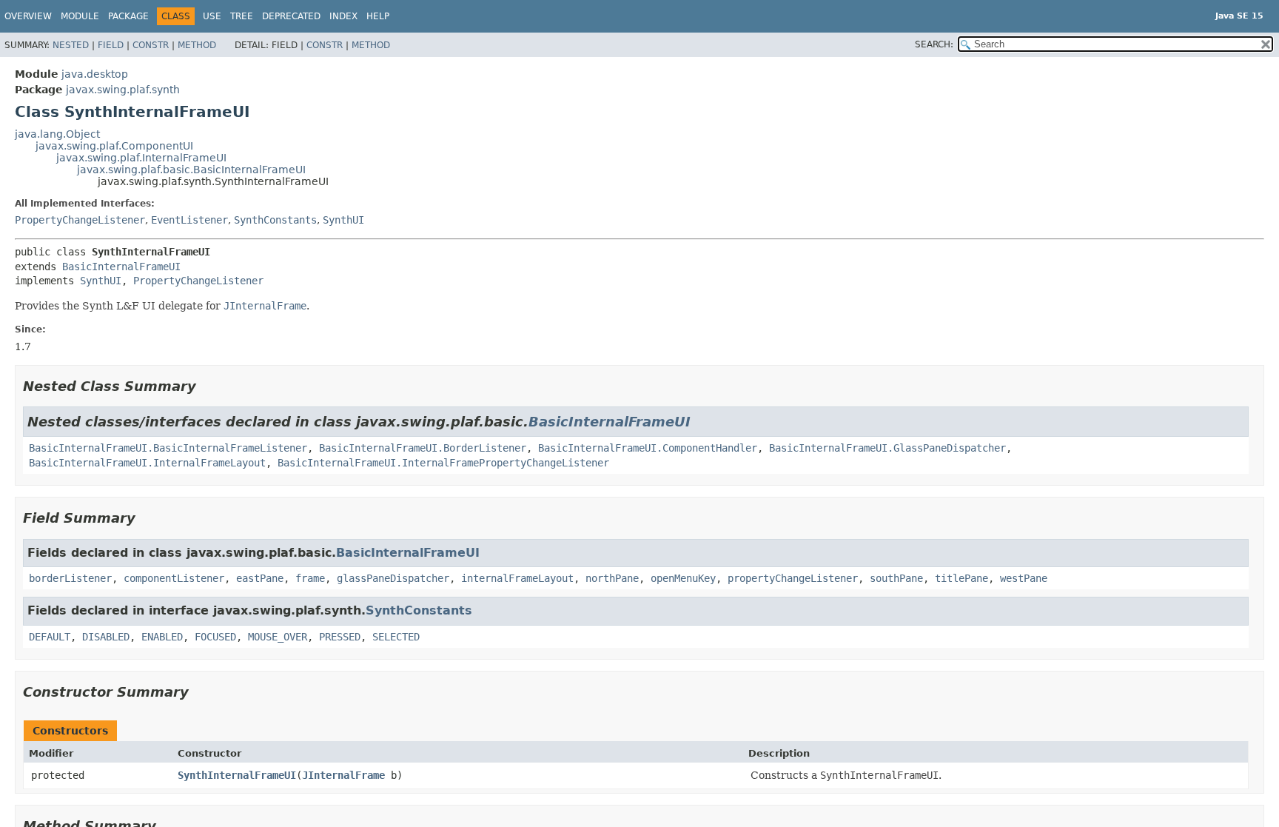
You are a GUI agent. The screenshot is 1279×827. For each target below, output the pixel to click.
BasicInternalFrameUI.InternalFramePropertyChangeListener (443, 463)
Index (343, 16)
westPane (1023, 578)
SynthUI (343, 220)
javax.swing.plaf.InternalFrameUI (141, 158)
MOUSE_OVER (277, 637)
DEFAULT (49, 637)
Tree (241, 16)
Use (212, 16)
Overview (28, 16)
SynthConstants (275, 220)
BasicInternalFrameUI (121, 266)
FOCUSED (215, 637)
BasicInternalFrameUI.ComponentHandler (647, 448)
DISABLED (106, 637)
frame (310, 578)
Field (111, 45)
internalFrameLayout (517, 578)
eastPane (259, 578)
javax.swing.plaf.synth (123, 90)
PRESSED (339, 637)
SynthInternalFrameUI (237, 775)
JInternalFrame (343, 775)
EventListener (189, 220)
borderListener (70, 578)
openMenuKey (683, 578)
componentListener (174, 578)
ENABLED (162, 637)
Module (80, 16)
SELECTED (396, 637)
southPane (896, 578)
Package (128, 16)
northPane (612, 578)
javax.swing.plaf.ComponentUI (114, 146)
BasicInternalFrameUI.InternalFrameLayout (147, 463)
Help (377, 16)
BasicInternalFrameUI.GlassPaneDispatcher (887, 448)
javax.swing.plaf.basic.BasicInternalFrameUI (191, 169)
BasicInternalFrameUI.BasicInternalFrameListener (168, 448)
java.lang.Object (57, 134)
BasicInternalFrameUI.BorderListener (422, 448)
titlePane (961, 578)
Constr (150, 45)
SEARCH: (934, 44)
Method (197, 45)
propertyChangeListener (793, 578)
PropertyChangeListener (80, 220)
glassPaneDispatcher (393, 578)
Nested (71, 45)
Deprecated (291, 16)
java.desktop (94, 74)
